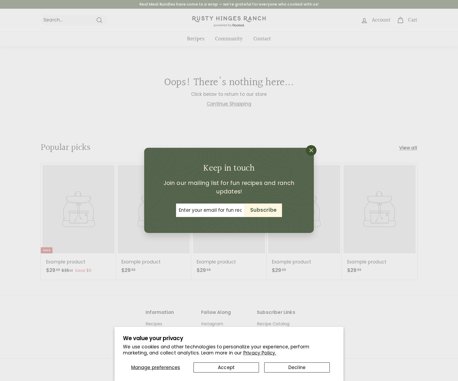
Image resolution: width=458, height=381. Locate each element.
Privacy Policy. (259, 353)
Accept (226, 367)
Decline (297, 367)
